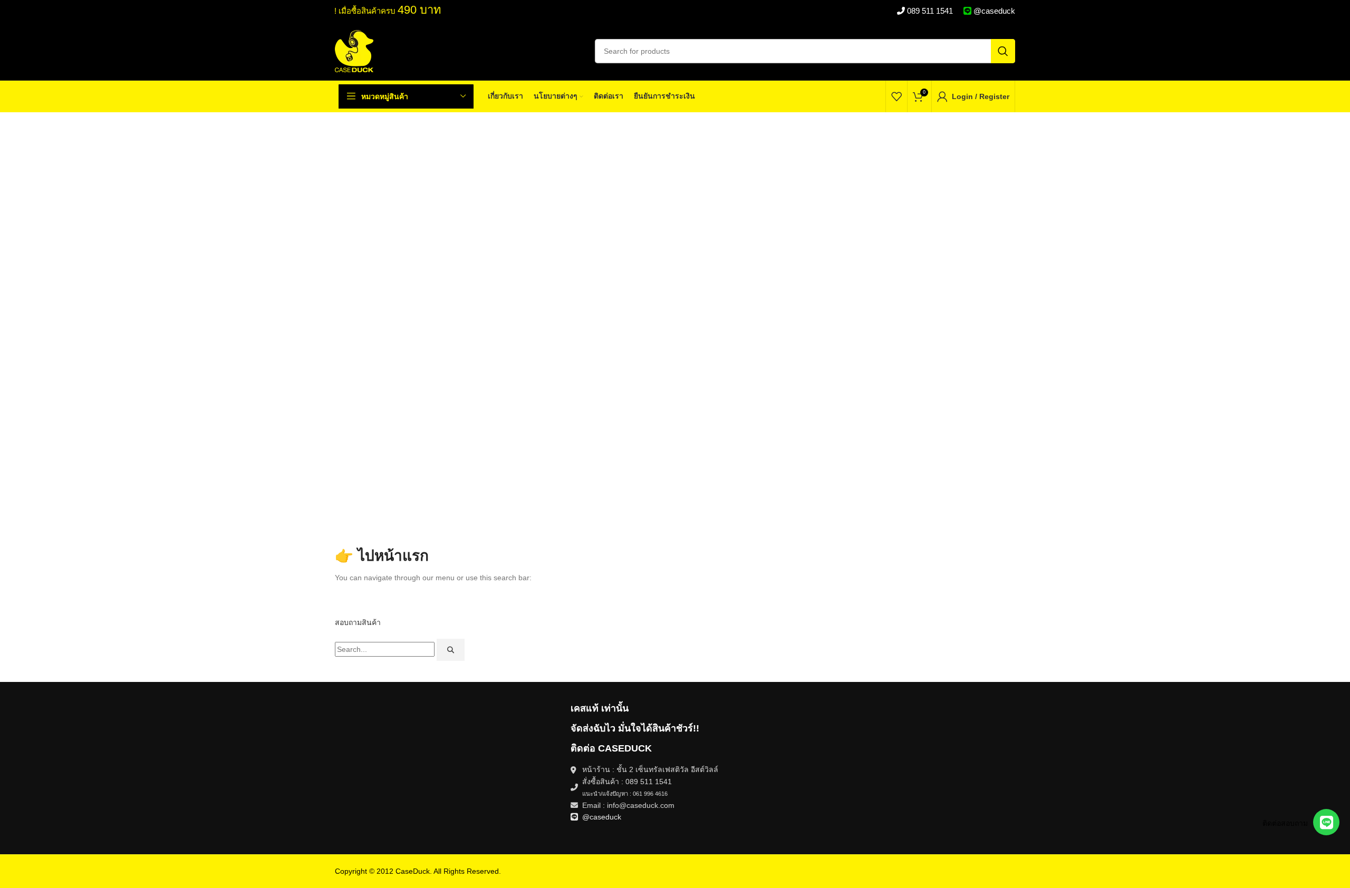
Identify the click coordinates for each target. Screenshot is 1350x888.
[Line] (1326, 822)
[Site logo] (354, 50)
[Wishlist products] (896, 96)
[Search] (451, 650)
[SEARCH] (1003, 51)
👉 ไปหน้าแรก (382, 556)
